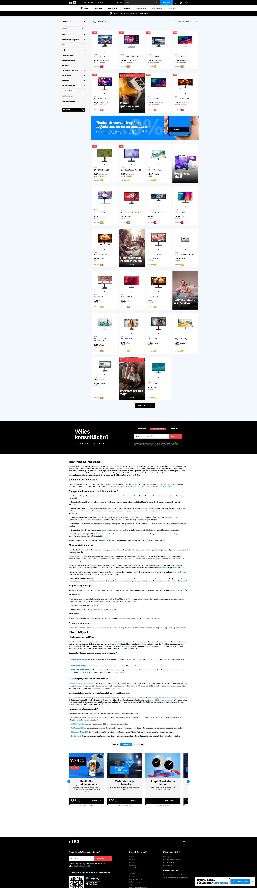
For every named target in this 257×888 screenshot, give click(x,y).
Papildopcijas (171, 881)
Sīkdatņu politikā (137, 878)
